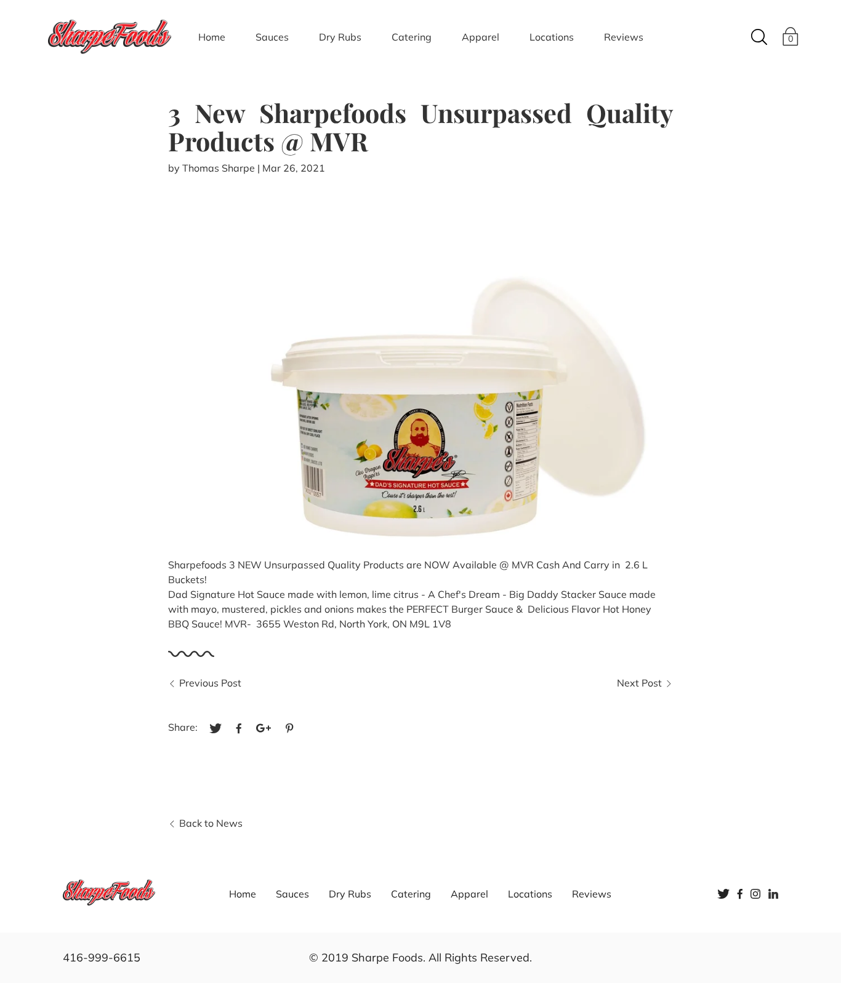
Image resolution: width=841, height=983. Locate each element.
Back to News (211, 823)
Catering (412, 37)
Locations (551, 37)
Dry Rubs (340, 37)
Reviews (623, 37)
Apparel (480, 37)
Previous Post (210, 683)
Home (211, 37)
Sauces (272, 37)
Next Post (639, 683)
